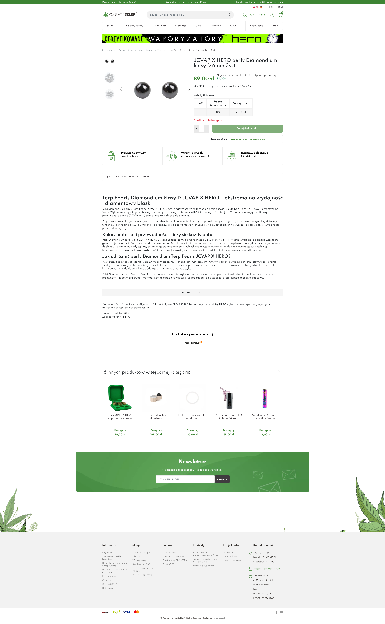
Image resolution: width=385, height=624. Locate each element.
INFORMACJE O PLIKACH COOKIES (114, 571)
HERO (198, 292)
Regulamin (107, 553)
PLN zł (280, 7)
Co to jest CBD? (109, 584)
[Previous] (272, 372)
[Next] (279, 372)
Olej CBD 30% (169, 564)
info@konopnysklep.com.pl (267, 569)
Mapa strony (108, 580)
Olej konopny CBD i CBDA (175, 560)
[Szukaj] (230, 15)
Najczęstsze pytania (111, 588)
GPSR (146, 177)
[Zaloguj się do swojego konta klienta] (272, 15)
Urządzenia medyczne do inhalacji (144, 569)
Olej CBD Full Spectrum (174, 557)
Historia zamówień (232, 560)
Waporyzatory (139, 560)
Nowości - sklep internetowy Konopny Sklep (206, 560)
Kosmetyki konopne (141, 553)
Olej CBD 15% (169, 553)
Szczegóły (116, 440)
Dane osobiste (230, 557)
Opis (107, 177)
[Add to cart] (133, 440)
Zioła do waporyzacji (142, 575)
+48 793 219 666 (261, 553)
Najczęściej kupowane (203, 566)
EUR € (272, 7)
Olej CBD (136, 557)
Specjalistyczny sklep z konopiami (113, 558)
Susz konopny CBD (141, 564)
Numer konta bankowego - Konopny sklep (115, 564)
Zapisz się (222, 479)
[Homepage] (119, 15)
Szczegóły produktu (127, 177)
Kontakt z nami (109, 576)
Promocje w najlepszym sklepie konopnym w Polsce (206, 554)
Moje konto (228, 553)
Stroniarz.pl (219, 618)
